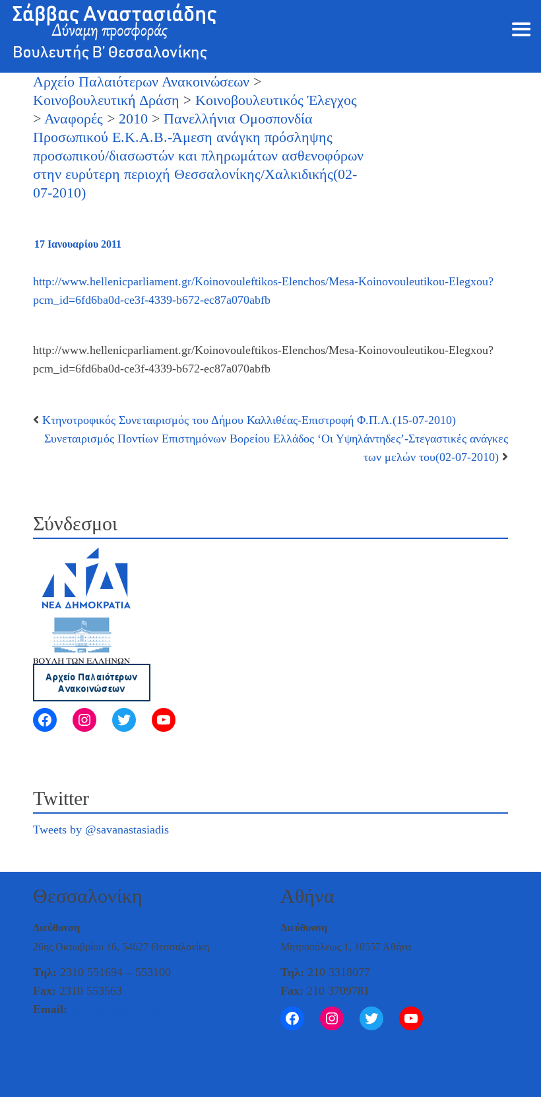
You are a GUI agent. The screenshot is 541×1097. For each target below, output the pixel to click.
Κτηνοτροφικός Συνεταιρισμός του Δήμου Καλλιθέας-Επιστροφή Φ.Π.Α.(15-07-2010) (249, 420)
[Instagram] (84, 720)
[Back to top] (10, 1085)
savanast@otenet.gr (117, 1009)
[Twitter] (124, 720)
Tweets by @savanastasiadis (101, 829)
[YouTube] (163, 720)
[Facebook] (45, 720)
